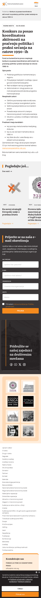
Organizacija (7, 281)
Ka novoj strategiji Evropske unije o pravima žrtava (11, 212)
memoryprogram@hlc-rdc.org (14, 148)
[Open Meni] (36, 4)
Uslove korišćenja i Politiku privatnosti (20, 305)
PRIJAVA (20, 311)
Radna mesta (8, 26)
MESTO (5, 292)
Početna (5, 12)
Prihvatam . (20, 305)
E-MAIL (4, 270)
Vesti (4, 204)
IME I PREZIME (6, 259)
